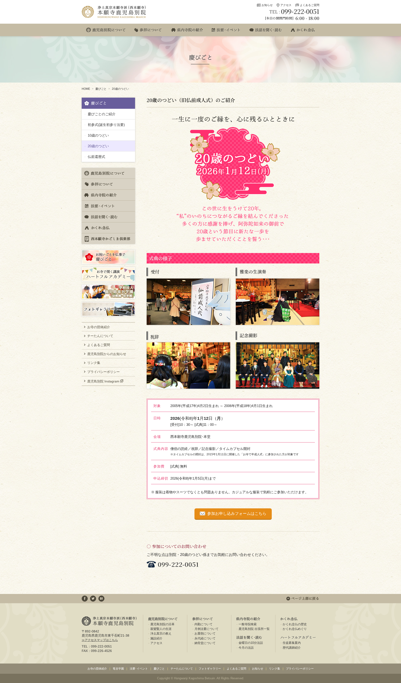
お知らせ (267, 5)
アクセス (285, 5)
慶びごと (101, 88)
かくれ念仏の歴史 (295, 624)
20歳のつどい (120, 88)
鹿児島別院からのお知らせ (106, 354)
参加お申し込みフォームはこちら (236, 513)
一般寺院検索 (248, 624)
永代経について (205, 638)
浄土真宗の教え (160, 633)
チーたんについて (100, 336)
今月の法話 (246, 647)
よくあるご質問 (309, 5)
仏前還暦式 (96, 157)
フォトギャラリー (210, 668)
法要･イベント (139, 668)
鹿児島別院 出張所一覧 (254, 629)
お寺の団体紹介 (98, 327)
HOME (86, 88)
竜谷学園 (118, 668)
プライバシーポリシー (103, 372)
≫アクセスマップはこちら (100, 640)
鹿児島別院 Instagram (103, 381)
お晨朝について (205, 633)
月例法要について (206, 629)
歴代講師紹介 (292, 647)
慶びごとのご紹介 (102, 114)
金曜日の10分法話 (251, 643)
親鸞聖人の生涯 (160, 629)
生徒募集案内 (292, 643)
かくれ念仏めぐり (295, 629)
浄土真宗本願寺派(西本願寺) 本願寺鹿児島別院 (114, 12)
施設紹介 (156, 638)
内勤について (203, 624)
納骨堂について (205, 643)
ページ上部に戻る (302, 598)
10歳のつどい (98, 135)
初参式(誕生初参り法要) (106, 125)
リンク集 (93, 363)
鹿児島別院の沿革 (162, 624)
